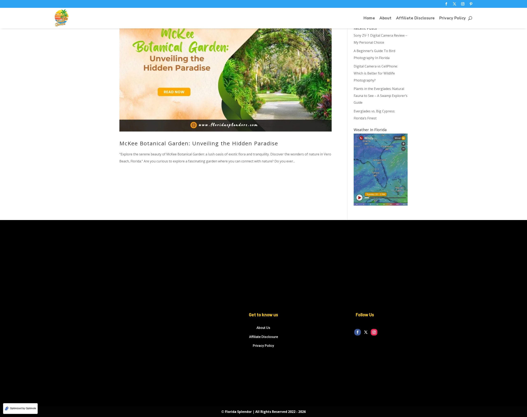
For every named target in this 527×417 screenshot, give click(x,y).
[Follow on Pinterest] (471, 4)
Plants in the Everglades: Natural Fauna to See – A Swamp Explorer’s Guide (380, 95)
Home (369, 19)
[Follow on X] (454, 4)
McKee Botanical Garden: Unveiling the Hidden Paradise (198, 143)
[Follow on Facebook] (446, 4)
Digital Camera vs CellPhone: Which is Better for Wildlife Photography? (376, 73)
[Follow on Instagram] (462, 4)
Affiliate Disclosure (415, 19)
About (385, 19)
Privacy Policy (452, 19)
